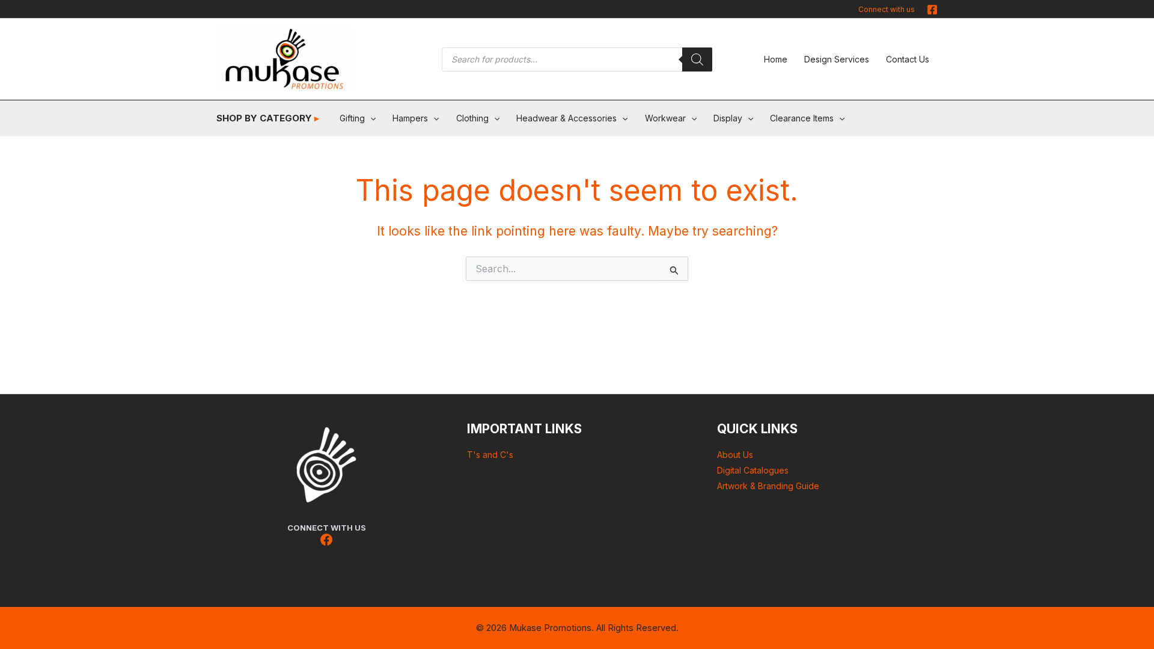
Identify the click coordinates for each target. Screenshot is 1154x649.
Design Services (836, 59)
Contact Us (907, 59)
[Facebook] (932, 9)
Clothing (472, 118)
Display (727, 118)
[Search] (697, 59)
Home (775, 59)
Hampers (410, 118)
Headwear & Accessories (566, 118)
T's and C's (490, 454)
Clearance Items (802, 118)
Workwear (665, 118)
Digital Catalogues (753, 470)
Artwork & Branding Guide (768, 486)
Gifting (352, 118)
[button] (370, 118)
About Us (735, 454)
